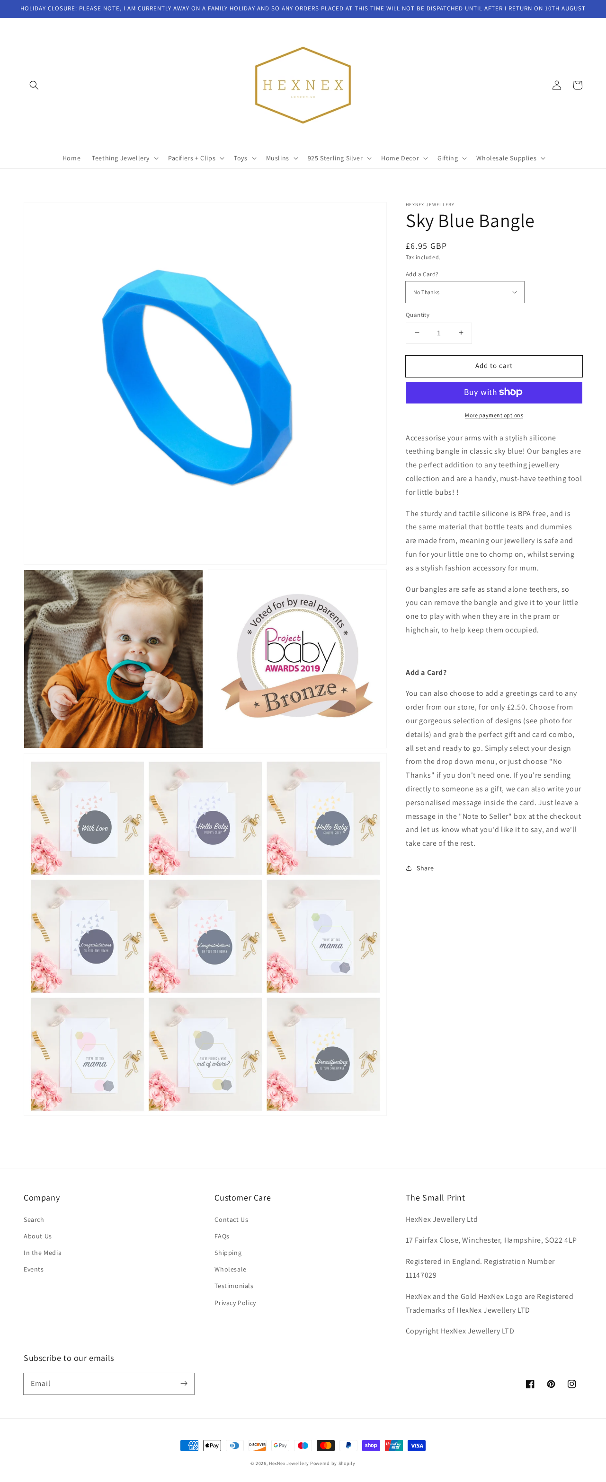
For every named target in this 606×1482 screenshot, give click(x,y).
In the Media (43, 1252)
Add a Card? (422, 274)
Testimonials (233, 1285)
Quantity (417, 314)
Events (34, 1269)
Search (34, 1219)
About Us (38, 1236)
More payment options (494, 414)
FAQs (221, 1236)
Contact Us (231, 1219)
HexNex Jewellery (289, 1463)
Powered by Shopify (333, 1463)
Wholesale (230, 1269)
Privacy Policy (235, 1302)
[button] (34, 85)
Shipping (227, 1252)
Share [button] (425, 867)
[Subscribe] (183, 1383)
